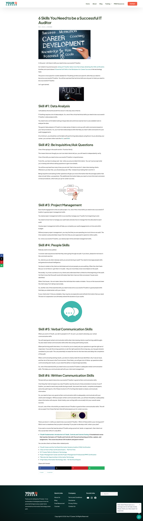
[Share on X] (63, 468)
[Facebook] (95, 497)
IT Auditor (49, 472)
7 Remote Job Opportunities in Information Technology (57, 457)
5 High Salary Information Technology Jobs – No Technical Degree (60, 459)
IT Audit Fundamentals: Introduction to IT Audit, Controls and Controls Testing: (64, 434)
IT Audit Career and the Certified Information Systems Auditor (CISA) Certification (65, 447)
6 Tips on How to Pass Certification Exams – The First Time (57, 449)
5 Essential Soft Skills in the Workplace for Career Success (73, 69)
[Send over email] (96, 468)
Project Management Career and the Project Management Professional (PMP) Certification (68, 454)
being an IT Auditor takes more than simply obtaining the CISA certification (81, 67)
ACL (62, 138)
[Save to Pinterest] (80, 468)
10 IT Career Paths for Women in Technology (53, 452)
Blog (43, 26)
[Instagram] (91, 497)
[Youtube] (88, 497)
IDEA (68, 138)
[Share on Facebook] (46, 468)
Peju (39, 26)
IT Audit (42, 472)
